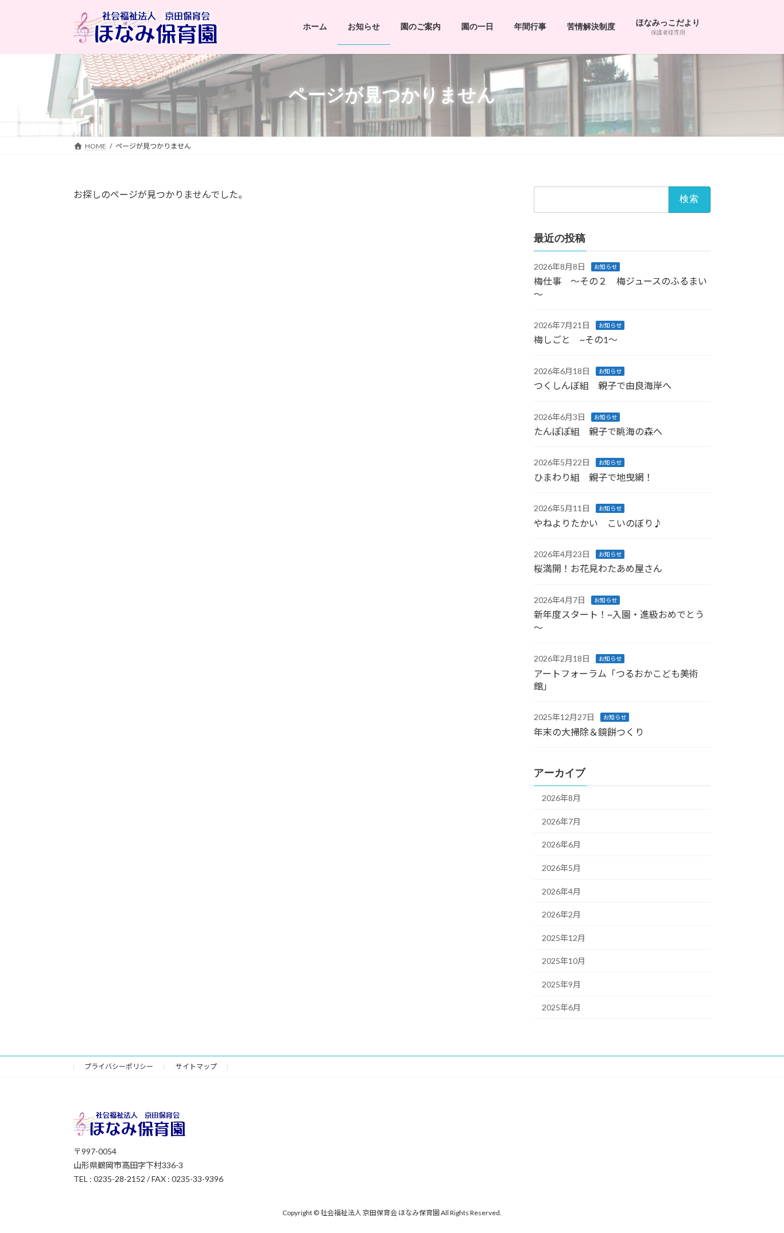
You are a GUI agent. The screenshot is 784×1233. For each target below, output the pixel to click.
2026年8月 (561, 798)
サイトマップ (196, 1066)
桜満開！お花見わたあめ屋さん (598, 568)
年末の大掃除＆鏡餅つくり (589, 731)
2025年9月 (561, 984)
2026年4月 (561, 891)
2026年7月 (561, 821)
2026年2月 (561, 914)
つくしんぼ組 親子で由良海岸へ (603, 385)
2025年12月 (563, 937)
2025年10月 (563, 961)
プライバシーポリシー (118, 1066)
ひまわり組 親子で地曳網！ (593, 476)
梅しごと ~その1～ (576, 339)
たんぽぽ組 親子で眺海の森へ (598, 431)
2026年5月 (561, 868)
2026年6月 (561, 844)
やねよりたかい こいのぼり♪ (598, 522)
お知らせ (605, 266)
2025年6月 (561, 1007)
